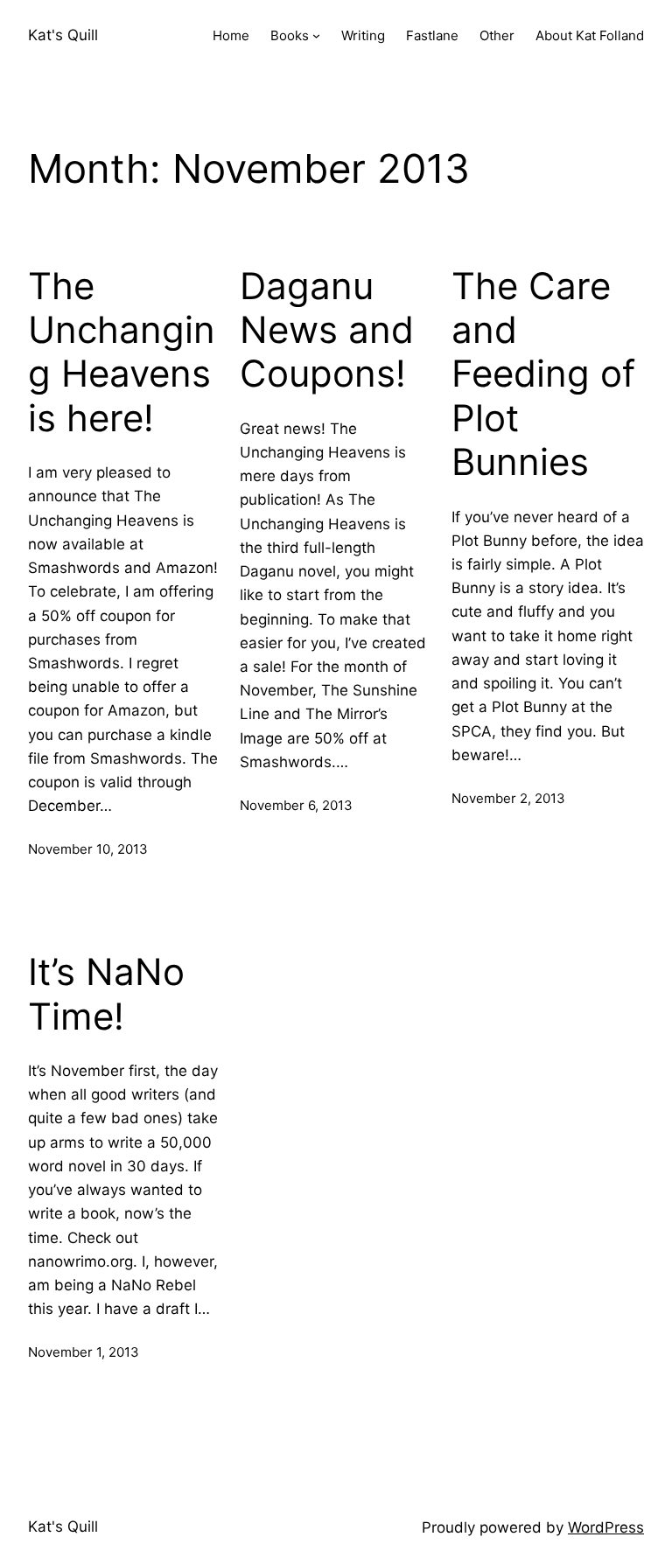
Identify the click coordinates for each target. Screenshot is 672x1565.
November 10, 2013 (88, 849)
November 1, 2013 (83, 1352)
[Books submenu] (316, 35)
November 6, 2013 (296, 805)
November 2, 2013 (508, 798)
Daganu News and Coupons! (327, 330)
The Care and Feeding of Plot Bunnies (543, 374)
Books (289, 35)
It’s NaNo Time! (106, 994)
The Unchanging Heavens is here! (121, 352)
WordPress (606, 1527)
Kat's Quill (63, 35)
